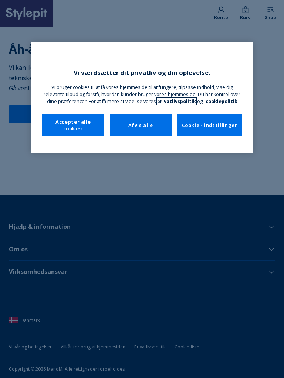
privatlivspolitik (176, 101)
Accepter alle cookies (73, 125)
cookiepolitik (221, 101)
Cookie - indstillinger (209, 125)
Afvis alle (140, 125)
